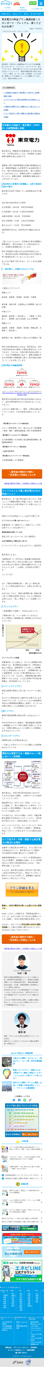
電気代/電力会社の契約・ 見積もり (13, 31)
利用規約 (34, 1347)
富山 (21, 1297)
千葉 (13, 1299)
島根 (37, 1295)
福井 (21, 1293)
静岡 (21, 1308)
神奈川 (14, 1295)
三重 (29, 1301)
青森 (4, 1297)
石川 (21, 1295)
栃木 (13, 1304)
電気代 (26, 14)
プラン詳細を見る (21, 889)
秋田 (4, 1303)
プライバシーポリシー (21, 1347)
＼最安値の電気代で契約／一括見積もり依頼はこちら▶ (22, 473)
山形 (4, 1305)
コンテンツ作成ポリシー (16, 1350)
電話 (34, 3)
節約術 (4, 1324)
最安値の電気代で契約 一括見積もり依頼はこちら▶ (23, 483)
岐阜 (21, 1299)
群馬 (13, 1306)
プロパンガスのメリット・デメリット (35, 1330)
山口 (37, 1293)
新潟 (21, 1304)
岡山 (37, 1301)
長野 (21, 1301)
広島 (37, 1299)
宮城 (4, 1301)
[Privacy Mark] (28, 1362)
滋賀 (29, 1304)
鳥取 (37, 1297)
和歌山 (30, 1306)
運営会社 (8, 1347)
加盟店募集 (31, 1350)
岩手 (4, 1299)
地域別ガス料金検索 (22, 9)
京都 (29, 1295)
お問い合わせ (22, 1353)
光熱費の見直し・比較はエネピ (11, 14)
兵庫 (29, 1297)
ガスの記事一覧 (36, 9)
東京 (13, 1293)
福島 (4, 1307)
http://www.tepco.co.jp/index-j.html (14, 393)
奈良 (29, 1299)
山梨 (21, 1310)
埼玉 (13, 1297)
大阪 (29, 1293)
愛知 (21, 1306)
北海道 (5, 1295)
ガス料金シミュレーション (7, 9)
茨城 (13, 1301)
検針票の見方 (34, 1322)
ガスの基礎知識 (7, 1326)
